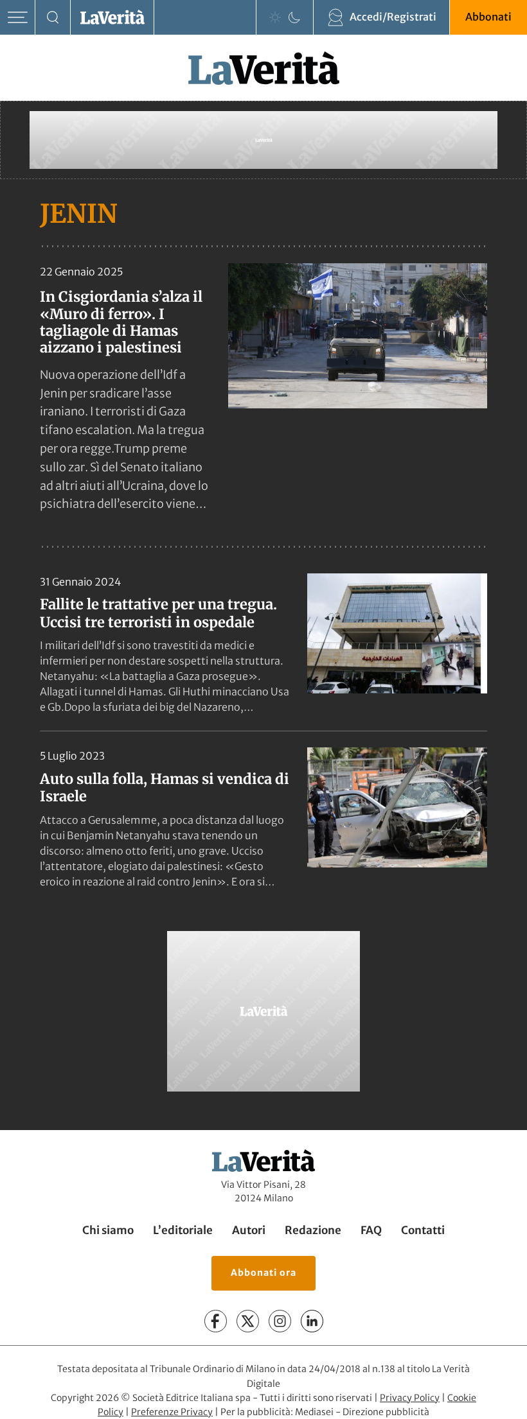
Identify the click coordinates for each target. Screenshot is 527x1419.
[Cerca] (53, 17)
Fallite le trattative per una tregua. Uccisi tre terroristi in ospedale (158, 613)
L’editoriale (183, 1230)
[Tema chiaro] (275, 17)
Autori (248, 1230)
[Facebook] (215, 1321)
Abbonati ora (263, 1272)
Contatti (423, 1230)
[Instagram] (280, 1321)
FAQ (371, 1230)
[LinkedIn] (312, 1321)
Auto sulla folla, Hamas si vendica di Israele (164, 788)
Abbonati (488, 16)
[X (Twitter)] (248, 1321)
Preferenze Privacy (172, 1412)
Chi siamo (108, 1230)
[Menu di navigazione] (17, 17)
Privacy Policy (410, 1397)
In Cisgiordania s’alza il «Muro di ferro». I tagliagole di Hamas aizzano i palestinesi (121, 322)
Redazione (313, 1230)
